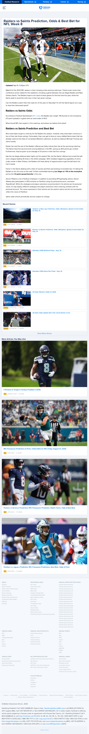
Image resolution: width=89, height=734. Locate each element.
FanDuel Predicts (35, 644)
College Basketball (7, 637)
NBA (3, 635)
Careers (6, 695)
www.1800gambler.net (54, 724)
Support (4, 584)
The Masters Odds (35, 603)
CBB (60, 652)
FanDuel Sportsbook (36, 633)
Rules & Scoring (6, 593)
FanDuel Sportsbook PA (66, 618)
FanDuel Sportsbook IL (65, 599)
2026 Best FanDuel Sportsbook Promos (42, 659)
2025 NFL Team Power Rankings (39, 665)
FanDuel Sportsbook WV (66, 627)
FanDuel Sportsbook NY (66, 614)
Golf (60, 644)
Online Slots (62, 659)
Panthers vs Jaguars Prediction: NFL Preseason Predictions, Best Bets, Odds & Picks (37, 567)
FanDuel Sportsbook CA (66, 589)
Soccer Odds (34, 608)
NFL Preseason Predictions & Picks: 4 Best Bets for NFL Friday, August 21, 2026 (35, 449)
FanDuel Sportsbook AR (66, 584)
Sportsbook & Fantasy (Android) (11, 661)
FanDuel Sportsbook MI (66, 608)
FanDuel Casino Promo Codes (67, 671)
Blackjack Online (64, 663)
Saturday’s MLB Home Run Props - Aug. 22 (47, 271)
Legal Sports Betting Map (9, 599)
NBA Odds (33, 589)
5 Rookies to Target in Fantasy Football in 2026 (22, 390)
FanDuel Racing (35, 639)
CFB (60, 642)
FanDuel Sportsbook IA (65, 597)
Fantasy (46, 2)
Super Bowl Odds (35, 586)
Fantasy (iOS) (6, 659)
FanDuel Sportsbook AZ (66, 586)
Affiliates (4, 601)
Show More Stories (44, 333)
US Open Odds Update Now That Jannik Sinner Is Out (51, 313)
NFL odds (36, 116)
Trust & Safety (24, 695)
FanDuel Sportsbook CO (66, 591)
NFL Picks (33, 663)
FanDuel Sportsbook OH (66, 616)
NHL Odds (33, 599)
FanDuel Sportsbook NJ (66, 612)
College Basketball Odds (37, 595)
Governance (13, 695)
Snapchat (33, 686)
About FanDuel (6, 586)
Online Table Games (65, 669)
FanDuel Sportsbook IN (66, 601)
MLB (5, 224)
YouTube (32, 684)
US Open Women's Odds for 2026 (44, 292)
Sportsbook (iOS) (7, 663)
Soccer (4, 644)
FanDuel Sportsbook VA (66, 622)
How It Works (6, 591)
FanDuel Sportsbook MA (66, 606)
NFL (5, 394)
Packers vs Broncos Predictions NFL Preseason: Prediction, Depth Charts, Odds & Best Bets (39, 508)
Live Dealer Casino (64, 665)
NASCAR (61, 648)
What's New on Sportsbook (10, 589)
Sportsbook (28, 2)
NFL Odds (33, 584)
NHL (3, 639)
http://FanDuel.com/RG (28, 716)
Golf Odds (33, 601)
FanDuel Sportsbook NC (66, 610)
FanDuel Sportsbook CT (66, 593)
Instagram (33, 682)
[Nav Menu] (4, 8)
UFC (3, 642)
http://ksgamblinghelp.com (12, 721)
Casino (63, 2)
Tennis (6, 308)
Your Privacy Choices (81, 695)
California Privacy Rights (56, 695)
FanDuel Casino (35, 637)
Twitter (32, 680)
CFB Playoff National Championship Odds (42, 614)
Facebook (33, 678)
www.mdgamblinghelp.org (56, 721)
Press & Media (68, 697)
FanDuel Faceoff (35, 642)
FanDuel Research (12, 2)
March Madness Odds (36, 597)
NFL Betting (34, 661)
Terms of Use (69, 695)
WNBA (61, 650)
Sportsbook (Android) (8, 665)
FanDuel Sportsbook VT (66, 625)
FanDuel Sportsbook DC (66, 595)
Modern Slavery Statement (9, 597)
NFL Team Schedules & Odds (39, 667)
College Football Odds (37, 593)
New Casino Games (64, 661)
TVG (31, 635)
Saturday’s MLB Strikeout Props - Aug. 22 (46, 250)
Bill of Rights (33, 695)
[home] (44, 7)
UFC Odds (33, 606)
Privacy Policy (43, 695)
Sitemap (4, 603)
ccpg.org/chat (44, 719)
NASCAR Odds (34, 610)
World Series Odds (35, 612)
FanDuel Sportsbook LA (66, 603)
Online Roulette (63, 667)
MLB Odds (33, 591)
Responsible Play (7, 595)
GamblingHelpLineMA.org (54, 708)
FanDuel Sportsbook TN (66, 620)
